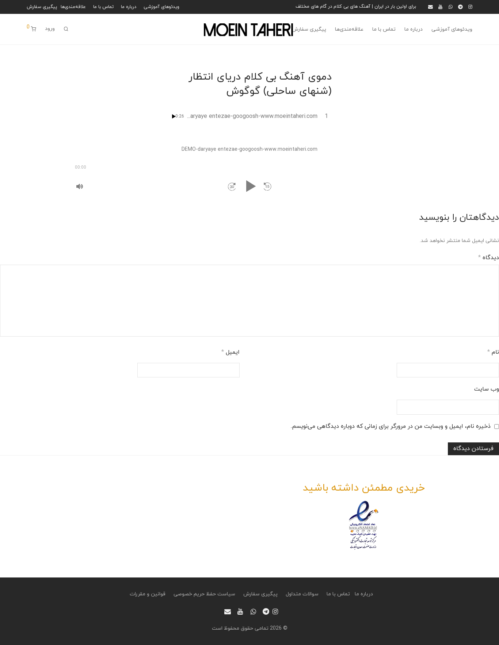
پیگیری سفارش (42, 7)
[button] (267, 187)
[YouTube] (440, 6)
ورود (50, 28)
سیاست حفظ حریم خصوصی (204, 594)
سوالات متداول (302, 594)
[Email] (430, 6)
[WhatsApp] (451, 6)
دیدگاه (488, 258)
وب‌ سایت (486, 389)
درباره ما (128, 7)
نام (493, 352)
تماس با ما (103, 7)
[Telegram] (460, 6)
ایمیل (230, 352)
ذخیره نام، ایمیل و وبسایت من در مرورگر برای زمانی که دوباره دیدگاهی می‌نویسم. (391, 426)
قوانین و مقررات (147, 594)
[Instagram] (470, 6)
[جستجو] (66, 29)
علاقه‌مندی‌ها (73, 7)
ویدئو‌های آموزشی (161, 7)
